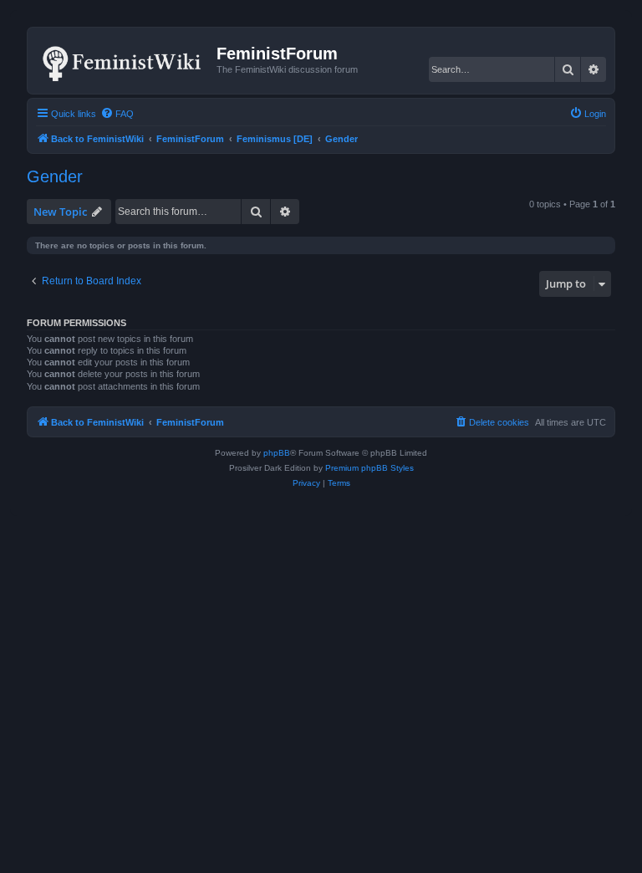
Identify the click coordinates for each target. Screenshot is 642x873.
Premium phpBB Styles (369, 467)
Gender (55, 176)
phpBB (276, 452)
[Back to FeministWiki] (124, 60)
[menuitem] (117, 114)
